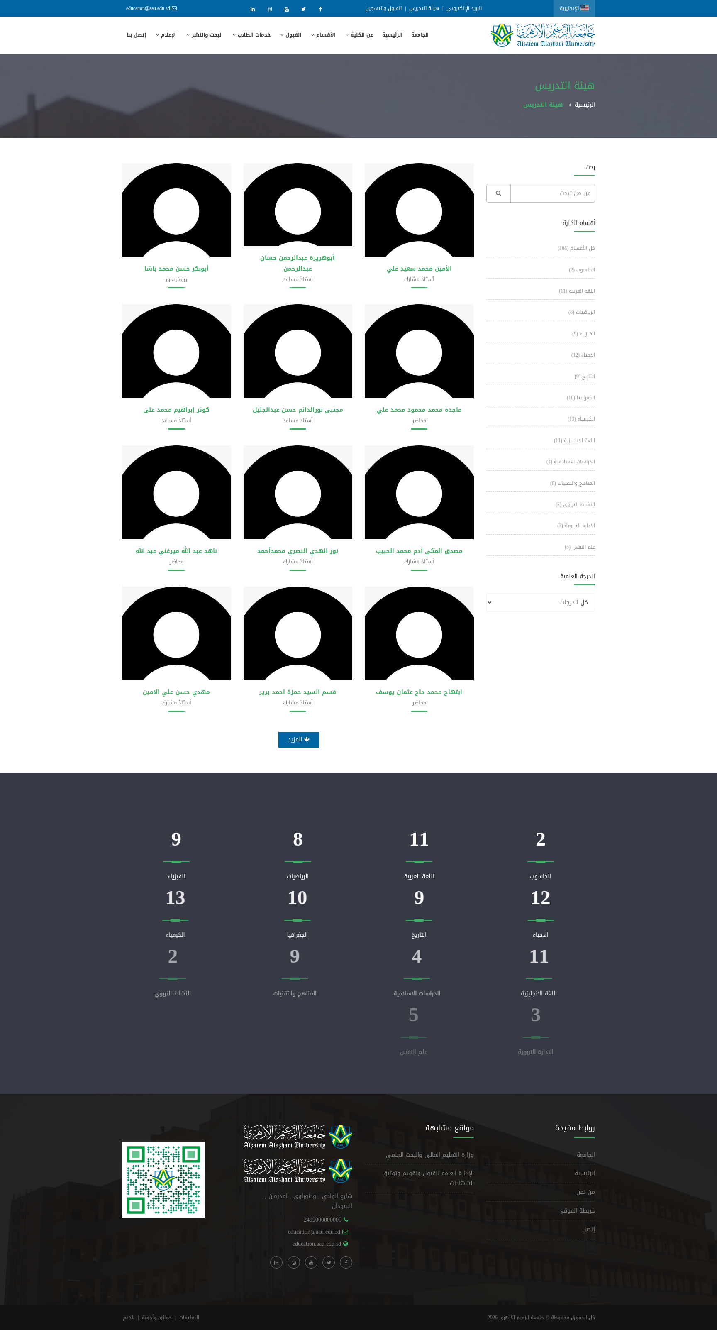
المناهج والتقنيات (572, 483)
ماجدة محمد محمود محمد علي (419, 410)
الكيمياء (581, 418)
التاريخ (585, 376)
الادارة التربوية (576, 525)
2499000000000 (322, 1219)
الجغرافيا (581, 397)
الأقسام (325, 34)
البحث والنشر (206, 34)
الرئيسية (392, 34)
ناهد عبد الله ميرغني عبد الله (176, 551)
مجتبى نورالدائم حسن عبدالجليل (298, 410)
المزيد (296, 739)
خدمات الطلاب (253, 34)
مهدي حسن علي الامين (176, 692)
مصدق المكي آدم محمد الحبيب (419, 551)
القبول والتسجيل (384, 8)
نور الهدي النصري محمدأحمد (297, 551)
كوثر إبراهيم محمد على (176, 410)
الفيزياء (583, 333)
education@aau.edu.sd (148, 8)
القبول (292, 34)
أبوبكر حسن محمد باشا (176, 268)
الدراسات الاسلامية (570, 461)
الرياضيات (581, 312)
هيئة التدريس (424, 8)
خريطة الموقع (577, 1210)
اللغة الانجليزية (574, 440)
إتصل (588, 1229)
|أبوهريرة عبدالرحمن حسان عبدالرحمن (298, 263)
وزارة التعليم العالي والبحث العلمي (430, 1155)
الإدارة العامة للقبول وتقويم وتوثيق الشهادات (428, 1178)
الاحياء (583, 354)
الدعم (128, 1317)
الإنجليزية (570, 8)
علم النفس (580, 547)
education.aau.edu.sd (317, 1243)
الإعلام (168, 34)
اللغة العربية (577, 291)
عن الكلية (361, 34)
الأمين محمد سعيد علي (419, 268)
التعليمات (189, 1317)
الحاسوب (582, 269)
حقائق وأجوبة (157, 1317)
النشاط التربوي (575, 504)
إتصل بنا (136, 34)
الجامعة (420, 34)
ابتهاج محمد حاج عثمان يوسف (419, 692)
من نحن (585, 1192)
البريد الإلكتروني (464, 8)
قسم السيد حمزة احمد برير (297, 692)
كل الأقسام (576, 248)
